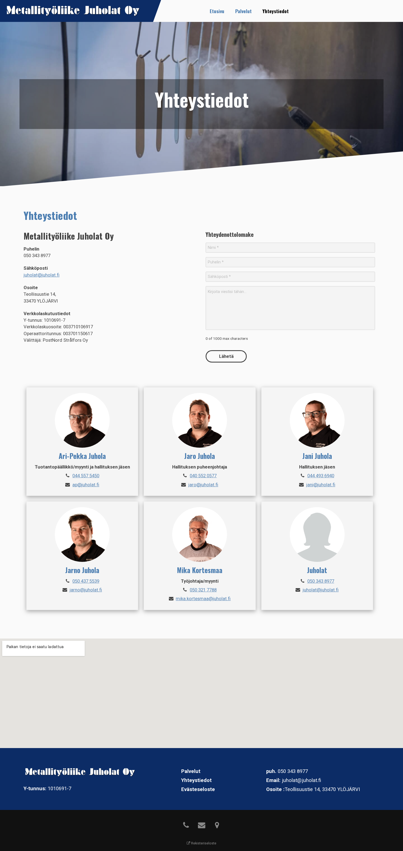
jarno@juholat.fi (86, 590)
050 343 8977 (320, 581)
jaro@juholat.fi (203, 484)
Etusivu (217, 11)
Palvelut (243, 11)
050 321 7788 (203, 590)
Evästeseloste (198, 789)
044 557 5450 (85, 475)
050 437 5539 (85, 581)
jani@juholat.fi (320, 484)
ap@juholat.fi (85, 484)
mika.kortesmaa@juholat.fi (203, 598)
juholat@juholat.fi (41, 275)
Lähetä (226, 356)
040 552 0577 (203, 475)
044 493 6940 (320, 475)
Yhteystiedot (275, 11)
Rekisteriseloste (203, 843)
